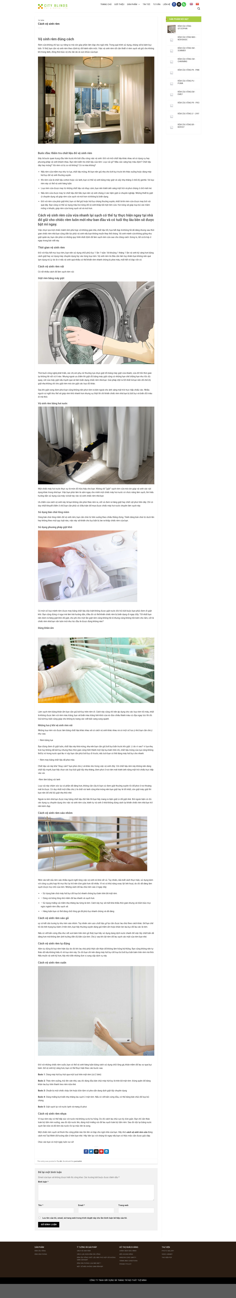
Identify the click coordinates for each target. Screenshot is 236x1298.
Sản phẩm (132, 4)
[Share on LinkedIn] (106, 1151)
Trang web (123, 1205)
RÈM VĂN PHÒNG (41, 1254)
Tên (40, 1205)
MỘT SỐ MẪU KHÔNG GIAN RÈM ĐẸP (90, 1266)
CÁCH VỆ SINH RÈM (84, 1251)
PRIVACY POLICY (125, 1264)
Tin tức (146, 4)
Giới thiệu (119, 4)
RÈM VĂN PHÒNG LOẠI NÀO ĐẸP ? (89, 1263)
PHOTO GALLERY (168, 1251)
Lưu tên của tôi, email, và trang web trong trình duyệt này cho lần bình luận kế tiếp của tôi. (84, 1218)
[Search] (198, 8)
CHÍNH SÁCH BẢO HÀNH (127, 1251)
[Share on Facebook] (86, 1151)
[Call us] (184, 4)
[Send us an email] (179, 4)
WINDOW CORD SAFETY (127, 1257)
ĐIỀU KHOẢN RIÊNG (126, 1254)
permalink (78, 1161)
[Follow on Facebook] (174, 4)
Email (81, 1205)
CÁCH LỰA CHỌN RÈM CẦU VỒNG (88, 1254)
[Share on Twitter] (91, 1151)
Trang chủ (106, 4)
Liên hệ (166, 4)
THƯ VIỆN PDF (167, 1257)
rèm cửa (120, 488)
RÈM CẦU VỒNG (40, 1251)
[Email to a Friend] (96, 1151)
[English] (191, 4)
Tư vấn (156, 4)
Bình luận (43, 1182)
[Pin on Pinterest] (101, 1151)
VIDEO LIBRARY (167, 1254)
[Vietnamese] (197, 4)
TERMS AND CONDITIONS (128, 1261)
